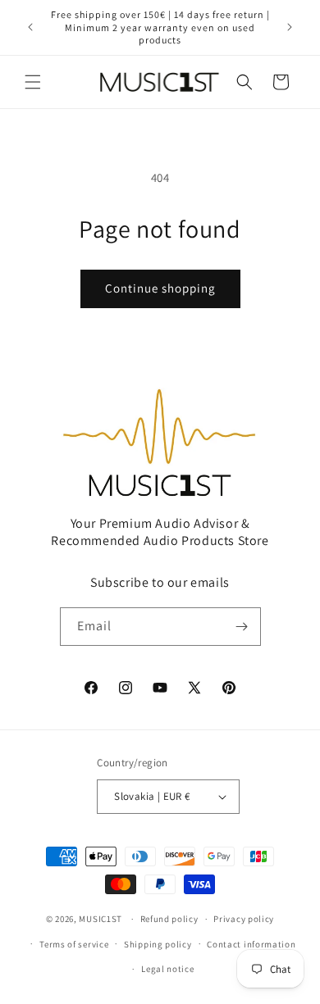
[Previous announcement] (30, 27)
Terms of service (73, 944)
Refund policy (169, 918)
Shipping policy (158, 944)
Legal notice (167, 968)
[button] (33, 82)
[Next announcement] (290, 27)
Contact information (251, 944)
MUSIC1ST (100, 918)
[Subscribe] (242, 626)
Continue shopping (160, 288)
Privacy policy (243, 918)
